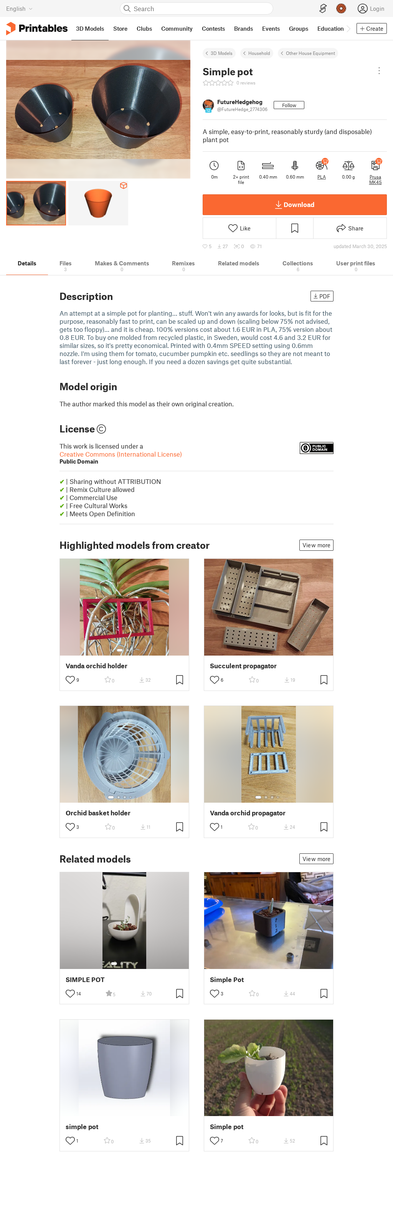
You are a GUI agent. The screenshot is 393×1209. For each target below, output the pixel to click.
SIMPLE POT (85, 979)
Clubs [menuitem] (144, 28)
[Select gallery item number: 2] (127, 650)
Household (259, 53)
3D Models (222, 53)
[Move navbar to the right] (348, 28)
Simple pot (226, 1126)
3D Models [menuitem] (90, 28)
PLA (321, 176)
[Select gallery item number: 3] (124, 797)
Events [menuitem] (271, 28)
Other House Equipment (310, 53)
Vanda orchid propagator (248, 812)
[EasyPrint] (323, 8)
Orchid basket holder (98, 812)
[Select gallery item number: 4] (130, 797)
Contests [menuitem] (213, 28)
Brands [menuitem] (243, 28)
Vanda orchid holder (96, 665)
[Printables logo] (37, 28)
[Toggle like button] (70, 679)
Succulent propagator (243, 665)
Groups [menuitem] (298, 28)
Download (299, 204)
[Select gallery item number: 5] (136, 797)
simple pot (82, 1126)
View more (316, 545)
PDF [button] (324, 296)
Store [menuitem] (120, 28)
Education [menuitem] (330, 28)
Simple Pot (227, 979)
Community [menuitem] (177, 28)
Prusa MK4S (375, 179)
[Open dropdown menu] (379, 70)
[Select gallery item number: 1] (120, 650)
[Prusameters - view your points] (341, 8)
